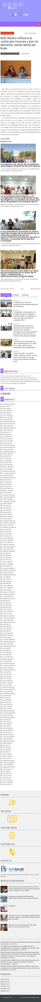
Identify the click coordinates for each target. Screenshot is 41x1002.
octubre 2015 (7, 644)
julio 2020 (5, 529)
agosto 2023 (6, 454)
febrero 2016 (6, 635)
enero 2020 (6, 542)
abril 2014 (5, 678)
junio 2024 (6, 434)
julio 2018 (5, 577)
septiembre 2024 (8, 428)
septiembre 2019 (8, 551)
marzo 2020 (6, 538)
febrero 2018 (6, 588)
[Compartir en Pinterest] (9, 139)
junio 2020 (6, 532)
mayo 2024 (6, 436)
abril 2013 (5, 702)
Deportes (4, 982)
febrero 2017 (6, 611)
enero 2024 (6, 443)
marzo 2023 (6, 465)
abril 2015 (5, 655)
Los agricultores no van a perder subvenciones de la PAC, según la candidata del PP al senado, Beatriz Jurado (24, 917)
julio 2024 (6, 432)
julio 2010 (5, 771)
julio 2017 (5, 601)
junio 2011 (5, 747)
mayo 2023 (6, 460)
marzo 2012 (6, 728)
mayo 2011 (6, 750)
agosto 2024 (7, 430)
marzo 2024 (6, 439)
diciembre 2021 (7, 495)
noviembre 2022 (8, 473)
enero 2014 (6, 685)
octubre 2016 (7, 620)
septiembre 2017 (8, 599)
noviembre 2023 (8, 447)
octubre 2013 (7, 691)
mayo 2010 (6, 776)
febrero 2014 (6, 683)
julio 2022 (5, 480)
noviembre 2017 (7, 594)
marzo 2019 (6, 562)
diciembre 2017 (7, 592)
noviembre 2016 (7, 618)
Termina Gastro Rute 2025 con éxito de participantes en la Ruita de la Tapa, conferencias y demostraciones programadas (20, 962)
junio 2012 (6, 722)
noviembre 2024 (8, 424)
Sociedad (4, 989)
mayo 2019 (6, 557)
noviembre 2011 (7, 737)
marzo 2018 (6, 586)
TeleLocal (4, 991)
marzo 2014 (6, 681)
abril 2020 (6, 536)
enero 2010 (6, 784)
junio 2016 (6, 627)
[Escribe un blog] (3, 139)
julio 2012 (5, 719)
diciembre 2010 (7, 760)
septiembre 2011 (8, 741)
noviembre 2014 (8, 665)
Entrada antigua (35, 289)
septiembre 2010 (8, 767)
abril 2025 (6, 413)
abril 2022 (6, 486)
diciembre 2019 (7, 545)
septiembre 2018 (8, 575)
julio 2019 (5, 553)
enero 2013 (6, 709)
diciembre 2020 (7, 521)
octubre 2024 (7, 426)
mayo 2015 (6, 652)
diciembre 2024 (8, 421)
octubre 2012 (7, 715)
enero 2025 (6, 419)
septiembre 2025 (8, 404)
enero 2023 (6, 469)
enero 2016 (6, 637)
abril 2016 (5, 631)
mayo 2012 (6, 724)
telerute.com (16, 997)
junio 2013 (6, 698)
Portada (3, 986)
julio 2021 (5, 506)
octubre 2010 (7, 765)
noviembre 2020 (8, 523)
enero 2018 (6, 590)
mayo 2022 (6, 484)
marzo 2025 (6, 415)
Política (3, 984)
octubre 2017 (6, 596)
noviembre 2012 (7, 713)
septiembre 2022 (8, 478)
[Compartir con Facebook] (7, 139)
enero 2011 (6, 758)
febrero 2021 (6, 516)
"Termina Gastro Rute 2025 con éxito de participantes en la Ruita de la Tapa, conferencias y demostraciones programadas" (25, 344)
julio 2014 (5, 672)
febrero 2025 (7, 417)
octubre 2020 (7, 525)
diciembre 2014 (7, 663)
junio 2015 (6, 650)
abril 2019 (5, 560)
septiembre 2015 (8, 646)
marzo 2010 (6, 780)
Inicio (22, 289)
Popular (16, 295)
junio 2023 (6, 458)
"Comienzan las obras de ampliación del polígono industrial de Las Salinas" (25, 304)
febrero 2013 (6, 706)
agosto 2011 (6, 743)
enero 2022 (6, 493)
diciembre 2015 (7, 640)
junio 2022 (6, 482)
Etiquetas (25, 295)
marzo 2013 (6, 704)
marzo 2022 (6, 488)
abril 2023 (6, 462)
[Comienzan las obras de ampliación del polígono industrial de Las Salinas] (6, 305)
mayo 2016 (6, 629)
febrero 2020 (7, 540)
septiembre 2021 (8, 501)
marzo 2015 (6, 657)
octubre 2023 (7, 450)
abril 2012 (5, 726)
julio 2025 (5, 406)
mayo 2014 (6, 676)
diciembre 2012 (7, 711)
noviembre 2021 (7, 497)
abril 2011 (5, 752)
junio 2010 (6, 773)
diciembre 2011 (7, 735)
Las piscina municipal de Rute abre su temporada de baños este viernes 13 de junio (23, 897)
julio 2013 (5, 696)
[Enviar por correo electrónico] (1, 139)
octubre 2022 (7, 475)
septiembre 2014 (8, 670)
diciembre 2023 (7, 445)
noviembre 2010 (7, 763)
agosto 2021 (6, 504)
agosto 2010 (6, 769)
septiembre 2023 (8, 452)
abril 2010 (5, 778)
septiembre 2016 (8, 622)
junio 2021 (6, 508)
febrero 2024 (7, 441)
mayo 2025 (6, 411)
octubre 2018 (7, 573)
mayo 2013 (6, 700)
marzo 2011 (6, 754)
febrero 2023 (7, 467)
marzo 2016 (6, 633)
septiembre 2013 (8, 694)
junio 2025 (6, 408)
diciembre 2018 (7, 568)
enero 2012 (6, 732)
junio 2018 (6, 579)
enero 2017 (6, 614)
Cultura (3, 979)
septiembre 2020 (8, 527)
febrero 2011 (6, 756)
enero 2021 (6, 519)
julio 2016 (5, 624)
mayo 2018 (6, 581)
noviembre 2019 (7, 547)
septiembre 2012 (8, 717)
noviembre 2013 (7, 689)
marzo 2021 (6, 514)
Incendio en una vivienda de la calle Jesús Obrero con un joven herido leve (22, 926)
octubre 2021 (7, 499)
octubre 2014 (7, 668)
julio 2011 (5, 745)
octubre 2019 (7, 549)
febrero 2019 (6, 564)
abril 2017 (5, 607)
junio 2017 (5, 603)
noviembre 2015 (7, 642)
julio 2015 (5, 648)
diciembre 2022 (7, 471)
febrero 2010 (6, 782)
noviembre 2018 (7, 570)
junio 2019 (6, 555)
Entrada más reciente (7, 289)
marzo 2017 (6, 609)
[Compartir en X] (5, 139)
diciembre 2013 (7, 687)
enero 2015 (6, 661)
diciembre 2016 (7, 616)
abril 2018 (5, 583)
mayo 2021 (6, 510)
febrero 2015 (6, 659)
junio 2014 (6, 674)
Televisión (11, 906)
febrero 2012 (6, 730)
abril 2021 (5, 512)
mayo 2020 (6, 534)
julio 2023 (5, 456)
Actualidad (6, 295)
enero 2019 (6, 566)
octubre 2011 (6, 739)
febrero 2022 (7, 491)
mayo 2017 (6, 605)
